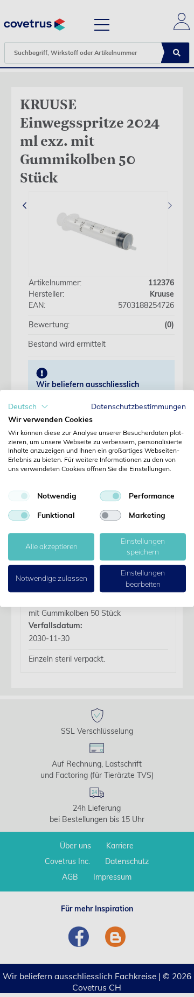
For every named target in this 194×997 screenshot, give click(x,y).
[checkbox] (19, 495)
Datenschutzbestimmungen (138, 406)
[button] (28, 406)
